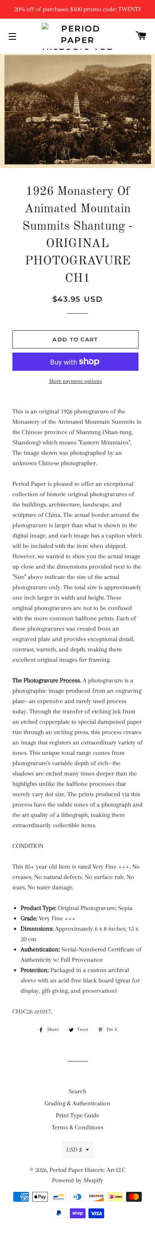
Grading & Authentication (77, 1103)
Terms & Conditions (77, 1127)
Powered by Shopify (77, 1180)
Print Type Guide (77, 1115)
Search (77, 1091)
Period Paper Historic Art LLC (88, 1170)
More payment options (75, 381)
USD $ (74, 1149)
